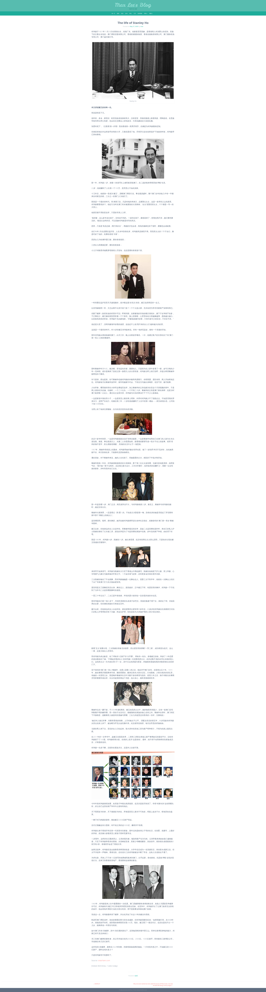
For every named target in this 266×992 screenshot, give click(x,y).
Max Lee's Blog (133, 4)
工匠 (135, 13)
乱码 (126, 13)
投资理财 (140, 13)
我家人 (151, 13)
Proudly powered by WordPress (125, 990)
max (141, 26)
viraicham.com (104, 960)
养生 (130, 13)
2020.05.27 (96, 984)
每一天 (113, 13)
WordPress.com (143, 990)
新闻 (118, 13)
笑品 (122, 13)
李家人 (145, 13)
